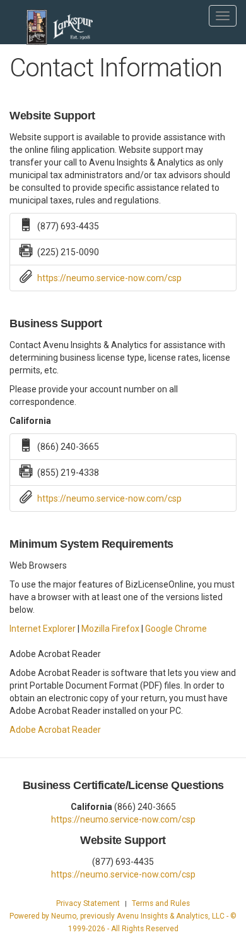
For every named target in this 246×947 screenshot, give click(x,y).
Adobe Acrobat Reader (55, 730)
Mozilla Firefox (110, 629)
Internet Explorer (42, 629)
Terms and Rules (161, 903)
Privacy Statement (88, 903)
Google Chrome (176, 629)
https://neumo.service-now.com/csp (109, 278)
